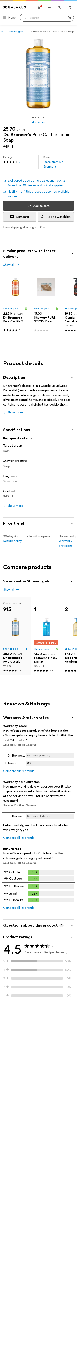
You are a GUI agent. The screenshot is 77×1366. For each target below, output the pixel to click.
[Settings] (39, 7)
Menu (12, 18)
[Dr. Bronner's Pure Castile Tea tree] (15, 303)
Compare (22, 217)
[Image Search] (69, 18)
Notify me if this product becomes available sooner (39, 194)
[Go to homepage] (14, 7)
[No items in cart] (70, 7)
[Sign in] (49, 7)
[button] (38, 183)
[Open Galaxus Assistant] (59, 7)
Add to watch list (58, 217)
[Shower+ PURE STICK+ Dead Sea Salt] (46, 303)
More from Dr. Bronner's (53, 162)
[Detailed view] (38, 759)
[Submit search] (24, 17)
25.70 (9, 129)
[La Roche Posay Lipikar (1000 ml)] (46, 636)
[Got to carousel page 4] (43, 117)
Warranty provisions (65, 543)
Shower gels (15, 31)
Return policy (12, 541)
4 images (38, 122)
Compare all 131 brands (18, 771)
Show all (8, 265)
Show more (15, 412)
